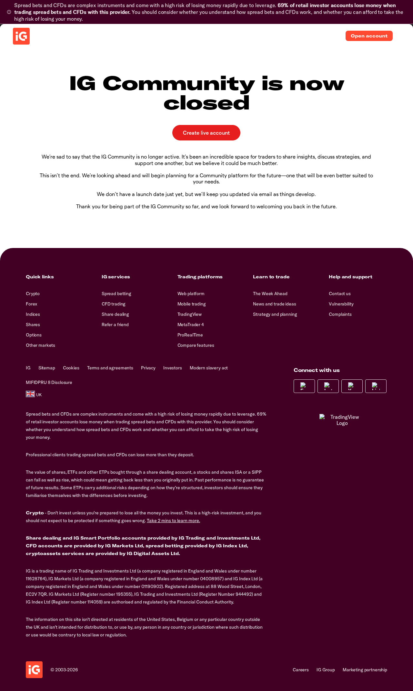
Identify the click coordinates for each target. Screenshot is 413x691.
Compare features (195, 345)
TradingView (189, 314)
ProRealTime (190, 335)
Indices (33, 314)
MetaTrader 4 (190, 324)
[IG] (21, 36)
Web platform (191, 293)
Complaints (340, 314)
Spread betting (116, 293)
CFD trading (114, 304)
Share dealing (115, 314)
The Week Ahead (270, 293)
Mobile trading (191, 304)
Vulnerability (341, 304)
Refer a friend (115, 324)
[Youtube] (352, 386)
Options (34, 335)
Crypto (33, 293)
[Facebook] (304, 386)
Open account (369, 36)
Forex (31, 304)
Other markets (40, 345)
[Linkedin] (376, 386)
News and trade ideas (274, 304)
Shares (33, 324)
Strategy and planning (275, 314)
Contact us (340, 293)
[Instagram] (328, 386)
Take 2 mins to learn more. (173, 520)
